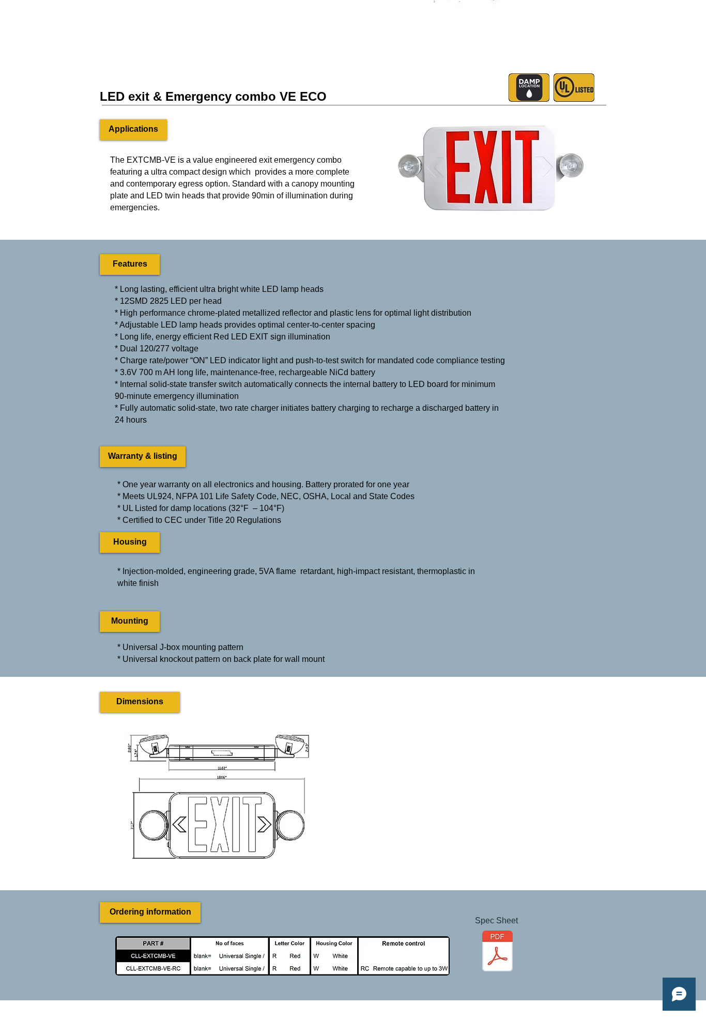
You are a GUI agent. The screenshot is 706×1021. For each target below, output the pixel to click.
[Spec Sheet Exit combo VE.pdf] (497, 952)
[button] (133, 129)
